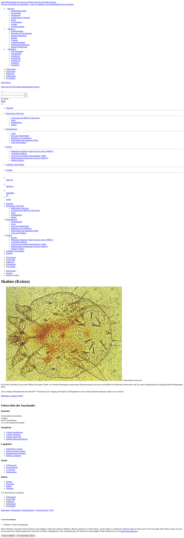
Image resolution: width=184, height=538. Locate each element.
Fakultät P (15, 63)
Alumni (14, 24)
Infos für (10, 9)
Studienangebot (17, 31)
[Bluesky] (10, 74)
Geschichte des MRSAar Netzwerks (25, 118)
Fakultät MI (15, 58)
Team (13, 120)
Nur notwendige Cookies (26, 536)
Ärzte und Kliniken (18, 142)
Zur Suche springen (25, 2)
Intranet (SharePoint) (19, 47)
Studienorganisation (19, 36)
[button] (5, 99)
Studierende (15, 15)
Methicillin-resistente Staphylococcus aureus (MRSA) (32, 151)
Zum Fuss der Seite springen (45, 2)
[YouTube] (10, 71)
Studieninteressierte (18, 11)
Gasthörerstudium (18, 42)
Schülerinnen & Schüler (20, 18)
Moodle (14, 38)
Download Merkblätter (20, 136)
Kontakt (9, 170)
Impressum (5, 510)
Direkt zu (11, 29)
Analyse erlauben (8, 536)
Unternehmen (16, 22)
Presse (13, 20)
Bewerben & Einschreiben (21, 33)
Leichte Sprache (41, 510)
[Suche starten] (26, 93)
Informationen (11, 129)
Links (13, 133)
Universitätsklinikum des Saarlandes (59, 4)
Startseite (9, 108)
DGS (52, 510)
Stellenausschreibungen (20, 45)
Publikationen (16, 122)
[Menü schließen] (2, 103)
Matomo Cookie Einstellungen (16, 525)
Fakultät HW (16, 54)
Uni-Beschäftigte (17, 27)
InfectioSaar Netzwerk (15, 113)
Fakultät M (15, 56)
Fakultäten (12, 49)
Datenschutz (16, 510)
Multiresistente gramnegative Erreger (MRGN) (29, 158)
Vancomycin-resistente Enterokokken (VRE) (28, 156)
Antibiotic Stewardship (15, 165)
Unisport (14, 40)
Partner (14, 125)
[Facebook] (11, 69)
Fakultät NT (16, 60)
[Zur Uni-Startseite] (23, 4)
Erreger (9, 147)
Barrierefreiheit (28, 510)
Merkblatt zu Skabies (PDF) (12, 396)
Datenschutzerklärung (129, 531)
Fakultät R (15, 65)
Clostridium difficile (19, 153)
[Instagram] (11, 76)
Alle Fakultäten (17, 51)
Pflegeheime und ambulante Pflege (24, 140)
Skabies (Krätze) (17, 160)
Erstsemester (16, 13)
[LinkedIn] (10, 78)
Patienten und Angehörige (21, 138)
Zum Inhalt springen (9, 2)
